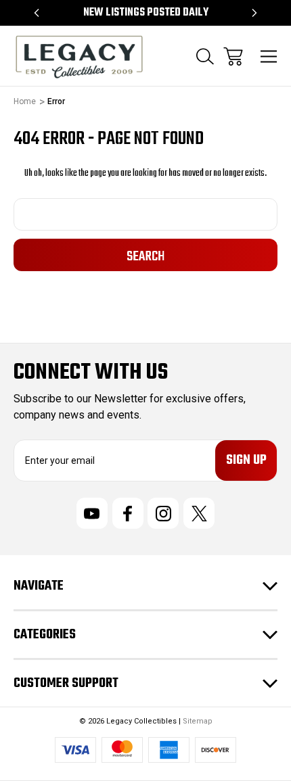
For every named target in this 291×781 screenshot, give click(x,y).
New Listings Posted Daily (145, 13)
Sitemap (197, 721)
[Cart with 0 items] (233, 56)
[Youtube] (92, 513)
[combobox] (145, 214)
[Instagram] (163, 513)
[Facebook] (127, 513)
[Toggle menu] (269, 56)
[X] (199, 513)
